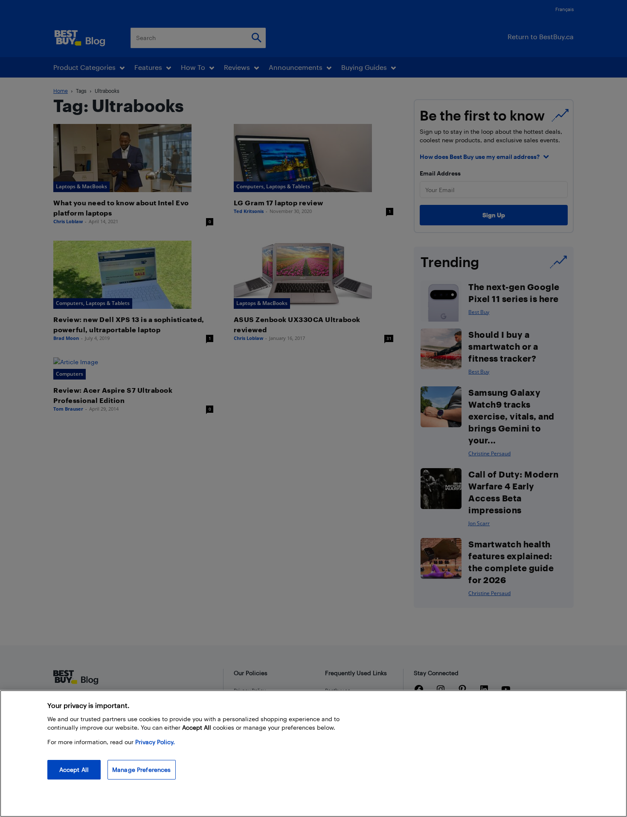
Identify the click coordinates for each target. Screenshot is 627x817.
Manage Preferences (141, 769)
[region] (313, 753)
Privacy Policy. (155, 741)
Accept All (74, 769)
